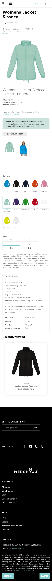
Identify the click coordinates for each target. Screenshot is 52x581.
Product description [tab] (13, 276)
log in (20, 124)
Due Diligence (8, 503)
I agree (44, 576)
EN (46, 4)
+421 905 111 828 (16, 549)
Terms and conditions (12, 525)
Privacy (5, 529)
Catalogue (17, 29)
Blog (4, 495)
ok (35, 427)
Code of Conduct (9, 499)
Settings (8, 576)
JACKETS (29, 29)
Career (5, 522)
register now (34, 126)
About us (6, 487)
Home (7, 29)
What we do (7, 491)
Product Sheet (16, 134)
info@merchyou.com (11, 114)
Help (6, 33)
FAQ (4, 518)
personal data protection (26, 571)
